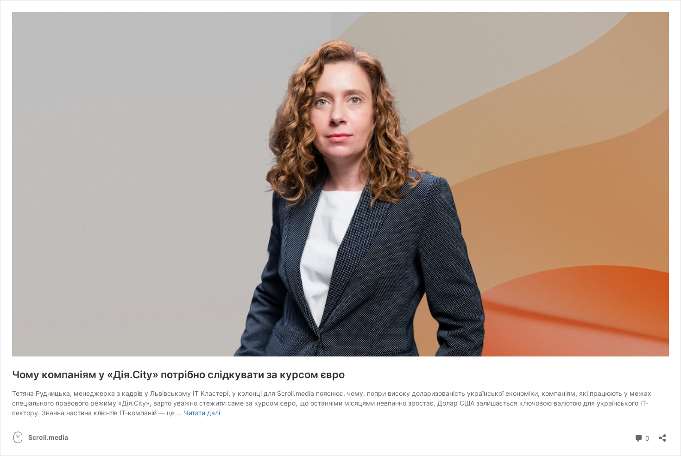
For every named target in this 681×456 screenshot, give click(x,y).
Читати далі (202, 413)
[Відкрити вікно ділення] (662, 435)
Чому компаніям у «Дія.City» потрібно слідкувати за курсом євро (178, 375)
